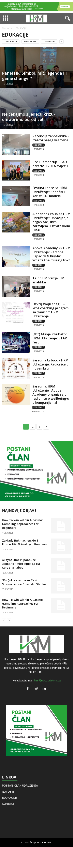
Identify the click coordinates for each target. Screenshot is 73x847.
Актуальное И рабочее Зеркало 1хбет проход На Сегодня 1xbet (21, 563)
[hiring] (36, 471)
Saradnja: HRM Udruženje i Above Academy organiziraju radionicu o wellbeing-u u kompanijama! (50, 394)
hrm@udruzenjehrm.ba (47, 680)
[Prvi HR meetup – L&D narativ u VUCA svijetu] (16, 170)
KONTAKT (8, 803)
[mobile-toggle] (5, 18)
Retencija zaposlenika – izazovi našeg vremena (50, 138)
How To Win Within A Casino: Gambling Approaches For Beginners (22, 524)
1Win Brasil (10, 41)
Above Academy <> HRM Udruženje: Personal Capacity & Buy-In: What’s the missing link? (51, 254)
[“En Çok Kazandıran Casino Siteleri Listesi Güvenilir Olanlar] (61, 586)
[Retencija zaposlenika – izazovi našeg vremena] (16, 144)
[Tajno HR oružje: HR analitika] (16, 286)
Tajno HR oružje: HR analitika (48, 280)
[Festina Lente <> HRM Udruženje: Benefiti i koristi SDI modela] (16, 196)
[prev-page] (4, 620)
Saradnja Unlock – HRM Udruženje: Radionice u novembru (50, 364)
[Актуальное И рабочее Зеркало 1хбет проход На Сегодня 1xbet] (61, 565)
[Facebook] (29, 688)
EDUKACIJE (38, 145)
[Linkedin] (45, 688)
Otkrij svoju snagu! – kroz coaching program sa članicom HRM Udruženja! (50, 310)
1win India (49, 41)
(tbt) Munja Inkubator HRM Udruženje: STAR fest (49, 338)
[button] (66, 18)
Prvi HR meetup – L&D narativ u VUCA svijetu (50, 164)
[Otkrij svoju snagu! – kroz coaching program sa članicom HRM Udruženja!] (16, 312)
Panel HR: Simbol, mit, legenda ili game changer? (34, 75)
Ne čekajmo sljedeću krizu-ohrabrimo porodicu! (28, 116)
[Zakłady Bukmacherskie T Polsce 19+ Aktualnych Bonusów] (61, 546)
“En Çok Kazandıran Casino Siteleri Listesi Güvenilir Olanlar (24, 582)
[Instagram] (37, 688)
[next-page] (9, 620)
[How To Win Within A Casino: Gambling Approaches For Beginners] (61, 525)
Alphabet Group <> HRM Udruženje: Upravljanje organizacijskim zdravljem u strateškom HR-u (51, 222)
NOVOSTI (8, 791)
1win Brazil (30, 41)
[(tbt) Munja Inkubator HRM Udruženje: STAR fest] (16, 342)
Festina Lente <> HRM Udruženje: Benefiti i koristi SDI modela (49, 192)
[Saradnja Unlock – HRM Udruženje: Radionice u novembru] (16, 368)
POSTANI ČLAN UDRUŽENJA (20, 785)
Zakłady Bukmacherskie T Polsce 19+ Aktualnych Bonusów (24, 542)
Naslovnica (7, 28)
